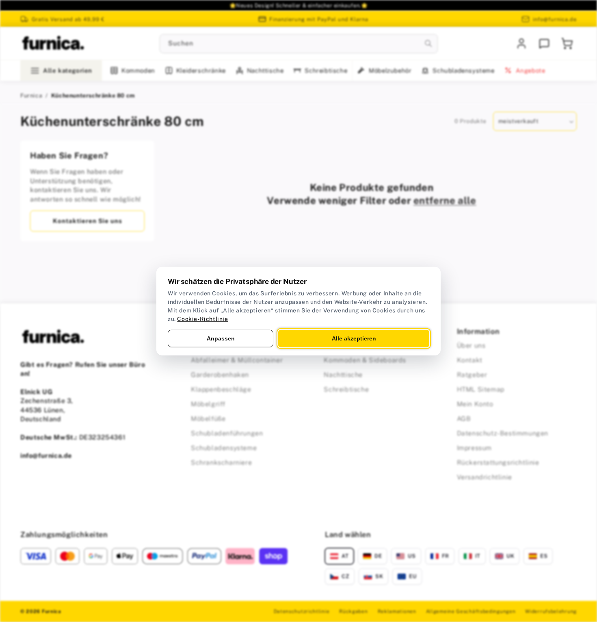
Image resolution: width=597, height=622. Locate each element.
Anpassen (221, 338)
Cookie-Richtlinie (202, 318)
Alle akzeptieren (354, 338)
